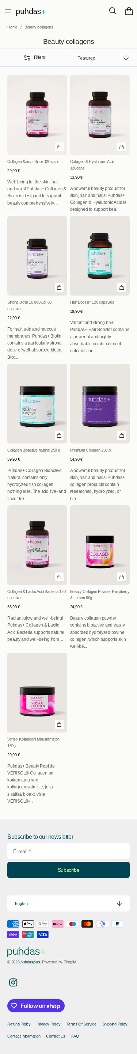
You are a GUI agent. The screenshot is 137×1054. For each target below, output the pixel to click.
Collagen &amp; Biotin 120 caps (33, 161)
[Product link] (37, 144)
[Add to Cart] (59, 147)
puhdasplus (30, 962)
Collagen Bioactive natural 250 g (33, 450)
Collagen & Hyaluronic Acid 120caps (92, 164)
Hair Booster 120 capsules (92, 302)
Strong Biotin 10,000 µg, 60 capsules (29, 305)
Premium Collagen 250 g (90, 450)
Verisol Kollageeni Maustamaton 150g (33, 742)
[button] (8, 11)
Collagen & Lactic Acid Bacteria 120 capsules (36, 594)
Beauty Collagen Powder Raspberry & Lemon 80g (100, 594)
